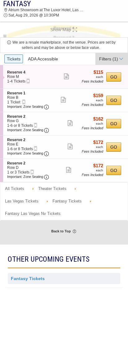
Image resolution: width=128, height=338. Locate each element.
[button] (64, 29)
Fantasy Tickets (28, 278)
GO (113, 76)
